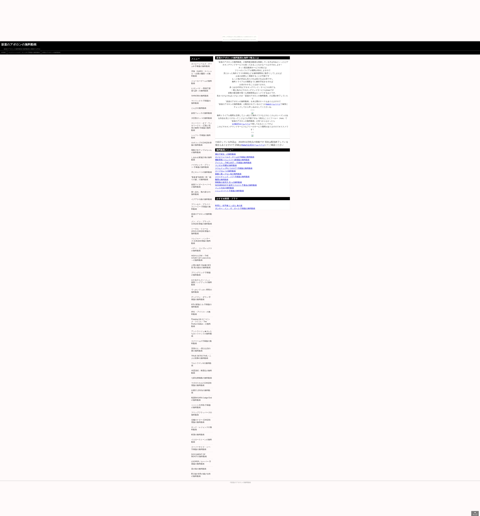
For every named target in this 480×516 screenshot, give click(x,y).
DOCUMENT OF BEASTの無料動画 (199, 455)
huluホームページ (273, 104)
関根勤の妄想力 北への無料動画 (228, 182)
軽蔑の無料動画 (197, 434)
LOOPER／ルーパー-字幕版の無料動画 (201, 462)
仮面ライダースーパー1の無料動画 (201, 185)
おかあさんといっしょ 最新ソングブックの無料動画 (201, 282)
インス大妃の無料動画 (224, 188)
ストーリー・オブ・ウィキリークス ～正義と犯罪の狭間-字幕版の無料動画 (201, 126)
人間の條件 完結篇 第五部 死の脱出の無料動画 (201, 266)
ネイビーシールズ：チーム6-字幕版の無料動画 (24, 52)
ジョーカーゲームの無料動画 (201, 82)
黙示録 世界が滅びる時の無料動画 (200, 475)
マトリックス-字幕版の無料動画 (201, 102)
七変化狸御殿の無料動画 (201, 378)
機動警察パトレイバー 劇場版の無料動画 (232, 160)
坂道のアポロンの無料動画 (51, 52)
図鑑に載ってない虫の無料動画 (228, 174)
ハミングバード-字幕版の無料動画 (229, 191)
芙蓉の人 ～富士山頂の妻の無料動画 (200, 349)
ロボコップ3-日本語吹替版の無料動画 (201, 144)
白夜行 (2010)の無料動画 (200, 391)
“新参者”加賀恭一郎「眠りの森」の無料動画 (201, 178)
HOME (3, 52)
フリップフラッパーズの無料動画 (201, 413)
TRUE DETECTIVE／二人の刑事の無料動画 (201, 357)
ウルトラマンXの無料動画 (201, 364)
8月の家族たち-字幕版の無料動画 (201, 305)
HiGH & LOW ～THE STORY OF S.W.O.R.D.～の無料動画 (201, 258)
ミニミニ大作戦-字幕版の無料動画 (201, 406)
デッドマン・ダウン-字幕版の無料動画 (201, 298)
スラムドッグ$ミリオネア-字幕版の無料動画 (233, 168)
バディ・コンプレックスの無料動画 (201, 249)
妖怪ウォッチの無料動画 (201, 113)
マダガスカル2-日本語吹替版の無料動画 (201, 384)
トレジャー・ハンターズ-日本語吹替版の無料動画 (201, 240)
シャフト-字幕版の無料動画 (201, 136)
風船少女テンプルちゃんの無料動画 (201, 151)
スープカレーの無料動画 (225, 171)
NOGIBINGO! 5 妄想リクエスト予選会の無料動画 (236, 185)
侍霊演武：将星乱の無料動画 (201, 371)
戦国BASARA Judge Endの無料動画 (201, 399)
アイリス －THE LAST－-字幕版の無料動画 (233, 163)
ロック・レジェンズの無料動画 (201, 428)
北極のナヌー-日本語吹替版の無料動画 (201, 421)
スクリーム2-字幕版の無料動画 (201, 342)
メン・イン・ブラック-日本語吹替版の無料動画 (201, 222)
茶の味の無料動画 (198, 469)
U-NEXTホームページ (241, 124)
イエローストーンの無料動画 (201, 440)
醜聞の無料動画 (221, 179)
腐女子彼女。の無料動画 (225, 154)
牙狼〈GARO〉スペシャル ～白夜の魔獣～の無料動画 (201, 73)
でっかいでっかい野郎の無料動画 (201, 291)
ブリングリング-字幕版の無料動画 (201, 273)
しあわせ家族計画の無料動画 (201, 158)
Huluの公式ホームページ (253, 145)
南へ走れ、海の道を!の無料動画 (200, 193)
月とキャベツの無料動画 (201, 172)
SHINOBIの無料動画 (199, 96)
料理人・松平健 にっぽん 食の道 (228, 205)
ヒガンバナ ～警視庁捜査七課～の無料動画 (200, 89)
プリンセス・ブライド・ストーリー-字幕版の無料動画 (201, 206)
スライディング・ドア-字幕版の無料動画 (232, 177)
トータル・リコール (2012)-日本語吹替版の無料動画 (200, 231)
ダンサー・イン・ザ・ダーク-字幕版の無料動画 (235, 208)
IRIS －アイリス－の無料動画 (200, 313)
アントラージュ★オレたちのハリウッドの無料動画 (201, 333)
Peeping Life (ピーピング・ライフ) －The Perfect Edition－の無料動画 (201, 322)
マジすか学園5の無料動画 (226, 165)
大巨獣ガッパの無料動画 (201, 118)
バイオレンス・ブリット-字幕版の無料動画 (200, 166)
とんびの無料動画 (198, 108)
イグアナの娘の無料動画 (201, 199)
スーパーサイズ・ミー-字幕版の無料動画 (201, 448)
